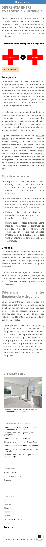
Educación (8, 516)
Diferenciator (22, 2)
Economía (8, 512)
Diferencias (8, 508)
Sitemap (7, 480)
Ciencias (7, 504)
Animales (7, 500)
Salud (6, 523)
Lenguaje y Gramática (13, 519)
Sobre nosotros (10, 472)
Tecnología (8, 527)
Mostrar (13, 69)
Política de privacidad (13, 476)
